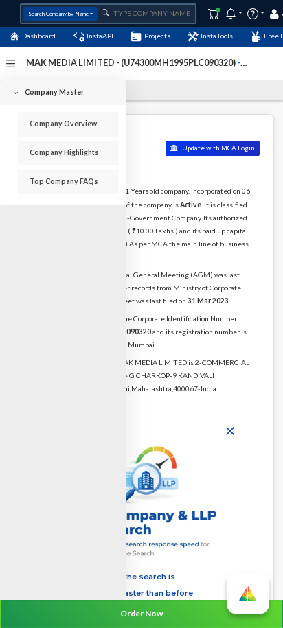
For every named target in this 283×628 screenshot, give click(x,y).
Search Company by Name (58, 13)
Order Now (141, 613)
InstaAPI (100, 36)
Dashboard (39, 36)
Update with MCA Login (218, 148)
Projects (157, 36)
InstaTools (217, 36)
